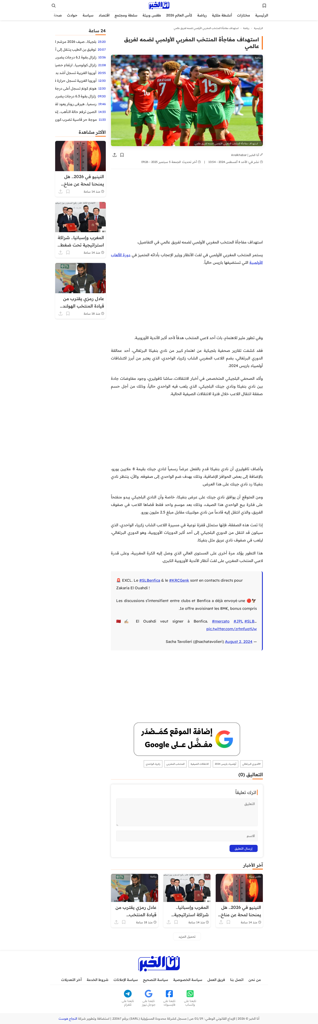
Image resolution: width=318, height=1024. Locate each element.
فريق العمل (216, 979)
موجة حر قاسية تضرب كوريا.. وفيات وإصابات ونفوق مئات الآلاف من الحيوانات (76, 119)
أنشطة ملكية (222, 15)
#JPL (238, 621)
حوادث (72, 15)
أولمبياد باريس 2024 (225, 763)
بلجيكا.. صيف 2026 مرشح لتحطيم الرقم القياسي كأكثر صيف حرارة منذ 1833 (75, 41)
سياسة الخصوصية (187, 979)
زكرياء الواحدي (153, 763)
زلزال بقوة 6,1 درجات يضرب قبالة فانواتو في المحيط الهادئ (75, 57)
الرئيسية (261, 15)
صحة (58, 15)
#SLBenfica (149, 580)
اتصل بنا (236, 979)
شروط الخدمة (97, 979)
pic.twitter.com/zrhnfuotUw (231, 628)
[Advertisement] (187, 206)
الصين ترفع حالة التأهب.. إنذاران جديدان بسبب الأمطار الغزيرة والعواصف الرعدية (75, 111)
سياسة (88, 15)
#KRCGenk (179, 580)
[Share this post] (114, 155)
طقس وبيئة (152, 15)
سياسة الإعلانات (126, 979)
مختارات (243, 15)
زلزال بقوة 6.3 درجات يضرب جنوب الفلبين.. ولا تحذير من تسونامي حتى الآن (75, 96)
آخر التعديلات (71, 979)
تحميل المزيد (187, 936)
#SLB (249, 621)
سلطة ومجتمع (126, 15)
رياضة (202, 15)
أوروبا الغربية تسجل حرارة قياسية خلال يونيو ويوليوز (75, 80)
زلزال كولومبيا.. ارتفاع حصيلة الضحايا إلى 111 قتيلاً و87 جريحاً (75, 65)
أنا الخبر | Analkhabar (245, 155)
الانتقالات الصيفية (200, 763)
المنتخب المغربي (175, 763)
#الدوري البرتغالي (251, 763)
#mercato (221, 621)
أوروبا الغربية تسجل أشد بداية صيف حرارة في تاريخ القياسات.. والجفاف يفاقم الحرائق (75, 73)
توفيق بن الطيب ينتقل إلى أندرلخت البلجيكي (75, 49)
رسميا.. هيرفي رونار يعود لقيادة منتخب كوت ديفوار (75, 104)
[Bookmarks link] (264, 5)
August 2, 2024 (238, 641)
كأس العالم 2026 (179, 15)
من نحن (255, 979)
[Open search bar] (53, 5)
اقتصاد (104, 15)
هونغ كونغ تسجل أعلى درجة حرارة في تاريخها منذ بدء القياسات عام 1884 (75, 88)
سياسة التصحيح (155, 979)
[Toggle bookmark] (122, 155)
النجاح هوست (68, 1019)
